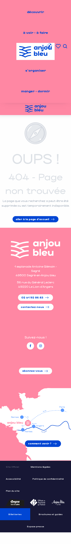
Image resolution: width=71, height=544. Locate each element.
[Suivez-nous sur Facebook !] (30, 346)
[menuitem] (35, 11)
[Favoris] (58, 46)
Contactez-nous (32, 306)
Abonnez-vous (32, 370)
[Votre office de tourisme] (49, 46)
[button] (65, 46)
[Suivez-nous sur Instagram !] (40, 346)
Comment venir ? (39, 443)
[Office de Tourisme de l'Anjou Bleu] (35, 249)
